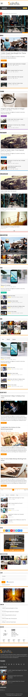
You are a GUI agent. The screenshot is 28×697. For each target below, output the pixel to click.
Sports (14, 339)
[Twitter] (9, 531)
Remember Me (11, 582)
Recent (7, 495)
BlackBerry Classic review (13, 301)
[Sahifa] (14, 3)
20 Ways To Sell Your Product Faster (15, 83)
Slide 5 (25, 32)
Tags (17, 495)
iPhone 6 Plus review (12, 311)
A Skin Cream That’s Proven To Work (15, 119)
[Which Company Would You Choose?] (4, 505)
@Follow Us (3, 687)
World (1, 35)
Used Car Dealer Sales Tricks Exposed (10, 13)
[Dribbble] (14, 531)
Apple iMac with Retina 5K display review (16, 306)
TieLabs (21, 693)
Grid (1, 319)
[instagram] (21, 531)
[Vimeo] (16, 531)
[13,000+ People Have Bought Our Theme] (4, 499)
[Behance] (19, 531)
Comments (12, 495)
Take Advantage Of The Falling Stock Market (10, 226)
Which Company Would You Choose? (15, 70)
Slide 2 (8, 32)
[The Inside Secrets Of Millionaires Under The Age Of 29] (4, 521)
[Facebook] (7, 531)
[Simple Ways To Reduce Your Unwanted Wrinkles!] (4, 516)
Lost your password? (6, 584)
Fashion (2, 91)
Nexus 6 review (5, 285)
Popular (2, 495)
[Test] (24, 531)
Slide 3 (14, 32)
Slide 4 (19, 32)
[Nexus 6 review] (4, 510)
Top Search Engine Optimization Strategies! (17, 63)
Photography (3, 133)
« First (2, 489)
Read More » (4, 60)
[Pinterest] (11, 531)
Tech (1, 268)
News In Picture (4, 235)
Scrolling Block (4, 174)
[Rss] (4, 531)
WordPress (12, 693)
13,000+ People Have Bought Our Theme (15, 26)
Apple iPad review (11, 295)
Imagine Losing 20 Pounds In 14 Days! (12, 109)
